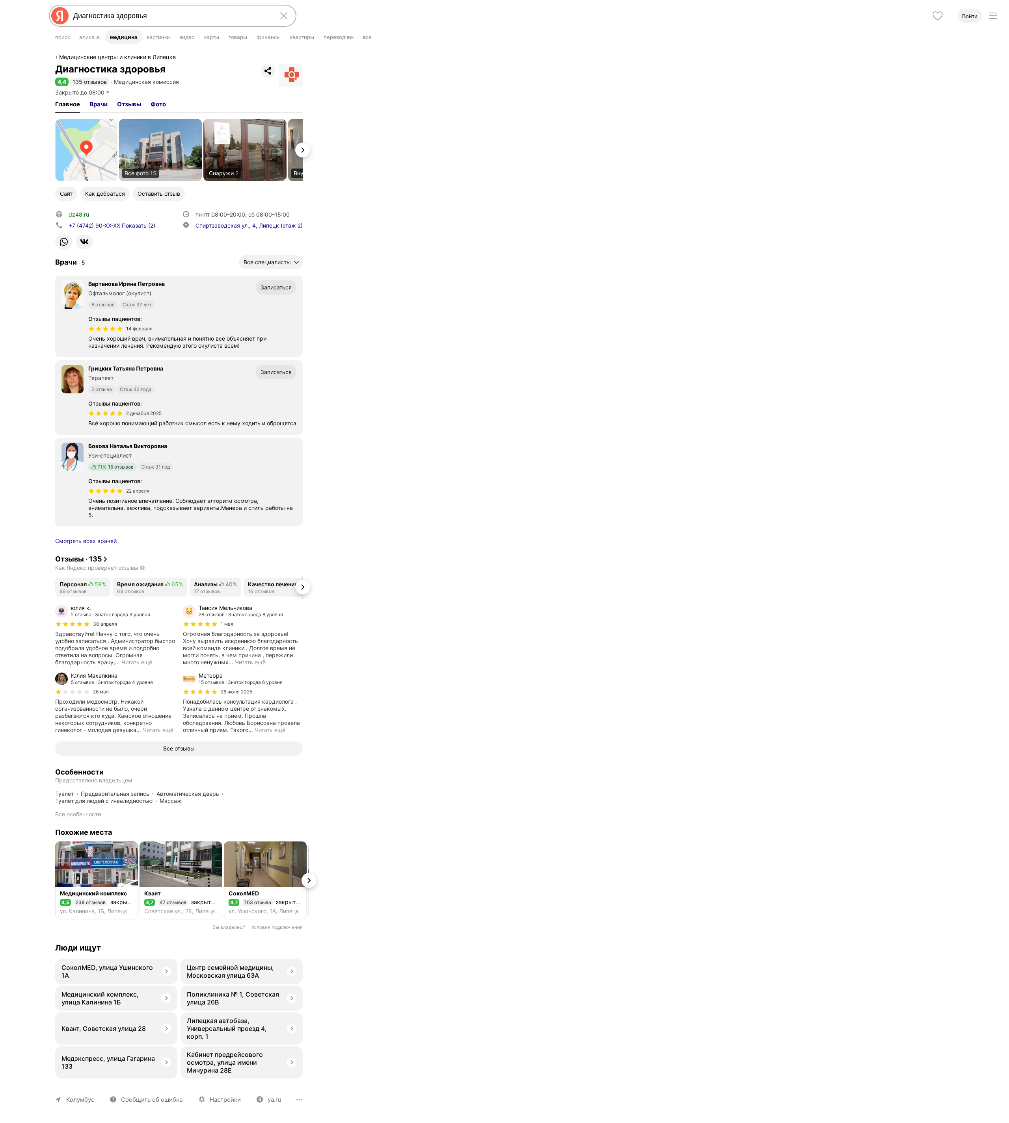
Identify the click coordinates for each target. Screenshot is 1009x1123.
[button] (62, 81)
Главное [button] (67, 104)
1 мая (227, 624)
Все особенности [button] (78, 814)
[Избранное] (937, 15)
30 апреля (105, 624)
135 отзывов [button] (90, 81)
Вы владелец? (228, 927)
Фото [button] (158, 104)
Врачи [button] (98, 104)
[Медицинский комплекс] (96, 880)
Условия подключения (277, 927)
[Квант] (181, 880)
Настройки (225, 1099)
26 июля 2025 (236, 692)
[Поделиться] (268, 71)
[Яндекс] (60, 15)
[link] (86, 150)
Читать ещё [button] (136, 662)
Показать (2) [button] (112, 225)
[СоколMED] (265, 880)
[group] (115, 635)
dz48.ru (79, 214)
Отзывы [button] (129, 104)
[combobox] (171, 16)
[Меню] (993, 16)
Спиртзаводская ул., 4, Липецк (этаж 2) (249, 225)
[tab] (67, 104)
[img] (105, 329)
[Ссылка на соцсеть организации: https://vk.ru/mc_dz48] (84, 242)
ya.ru (274, 1099)
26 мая (101, 692)
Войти (969, 16)
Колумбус (80, 1099)
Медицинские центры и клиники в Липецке (117, 57)
